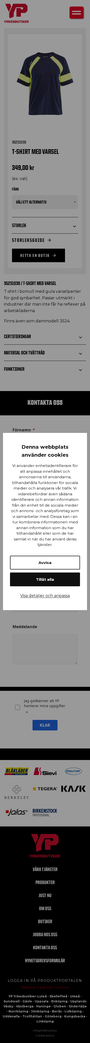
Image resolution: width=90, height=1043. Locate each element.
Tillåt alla (45, 579)
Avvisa (45, 562)
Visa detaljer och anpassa (45, 595)
